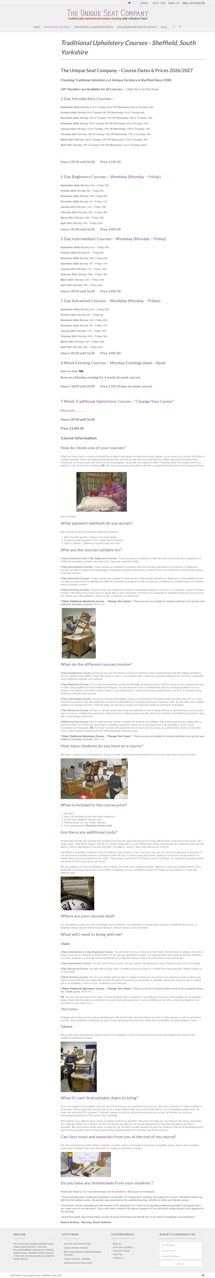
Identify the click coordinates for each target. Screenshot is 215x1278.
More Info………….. (104, 604)
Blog (164, 27)
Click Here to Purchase (142, 89)
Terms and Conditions (123, 1247)
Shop (37, 27)
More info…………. (73, 410)
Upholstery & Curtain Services (93, 27)
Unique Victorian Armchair (76, 1247)
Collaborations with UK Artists (137, 27)
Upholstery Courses (57, 27)
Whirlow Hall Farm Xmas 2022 (78, 1262)
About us (117, 1243)
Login (143, 3)
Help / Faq (159, 3)
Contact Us (118, 1257)
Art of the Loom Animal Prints (77, 1243)
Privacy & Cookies (121, 1250)
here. (181, 997)
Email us (173, 3)
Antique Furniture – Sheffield (77, 1258)
